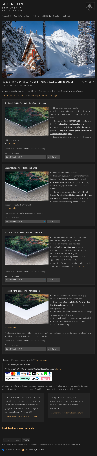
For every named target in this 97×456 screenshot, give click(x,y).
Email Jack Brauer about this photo (18, 428)
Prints (36, 16)
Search (56, 16)
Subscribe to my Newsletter (34, 450)
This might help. (40, 360)
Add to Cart (53, 157)
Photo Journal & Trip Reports (15, 95)
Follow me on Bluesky (12, 450)
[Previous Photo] (82, 81)
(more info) (12, 143)
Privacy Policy (6, 444)
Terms (13, 444)
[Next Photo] (93, 81)
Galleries (6, 16)
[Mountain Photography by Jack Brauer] (90, 9)
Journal (18, 16)
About (27, 16)
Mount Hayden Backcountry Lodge (43, 95)
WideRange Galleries (74, 444)
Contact (67, 16)
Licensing (46, 16)
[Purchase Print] (89, 81)
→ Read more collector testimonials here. (21, 416)
